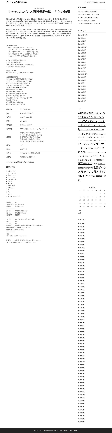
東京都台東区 (82, 50)
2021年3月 (81, 419)
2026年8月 (81, 223)
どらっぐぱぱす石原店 (13, 87)
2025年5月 (81, 269)
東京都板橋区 (82, 71)
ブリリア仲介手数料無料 (16, 2)
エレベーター (91, 129)
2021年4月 (81, 416)
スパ (105, 140)
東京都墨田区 (82, 56)
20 (92, 203)
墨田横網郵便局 (10, 91)
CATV (98, 113)
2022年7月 (81, 371)
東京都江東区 (82, 77)
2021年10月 (81, 398)
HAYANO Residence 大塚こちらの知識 (89, 23)
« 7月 (79, 213)
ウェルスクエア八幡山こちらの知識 (88, 14)
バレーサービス (89, 152)
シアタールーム (98, 140)
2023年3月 (81, 347)
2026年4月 (81, 236)
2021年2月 (81, 422)
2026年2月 (81, 242)
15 (100, 200)
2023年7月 (81, 335)
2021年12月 (81, 392)
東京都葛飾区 (82, 95)
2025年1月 (81, 281)
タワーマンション (85, 144)
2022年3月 (81, 383)
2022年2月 (81, 386)
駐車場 (97, 175)
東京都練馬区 (82, 89)
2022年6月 (81, 374)
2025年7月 (81, 263)
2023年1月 (81, 353)
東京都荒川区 (82, 92)
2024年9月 (81, 293)
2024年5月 (81, 305)
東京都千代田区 (82, 47)
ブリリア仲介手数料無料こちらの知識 (94, 2)
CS (103, 113)
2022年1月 (81, 389)
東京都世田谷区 (82, 35)
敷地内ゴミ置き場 (91, 171)
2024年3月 (81, 311)
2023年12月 (81, 320)
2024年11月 (81, 287)
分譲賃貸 (87, 163)
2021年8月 (81, 404)
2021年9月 (81, 401)
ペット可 (97, 155)
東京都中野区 (82, 41)
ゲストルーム (94, 137)
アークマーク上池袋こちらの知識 (88, 17)
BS (92, 113)
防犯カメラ (86, 175)
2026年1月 (81, 245)
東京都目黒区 (82, 86)
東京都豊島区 (82, 98)
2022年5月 (81, 377)
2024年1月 (81, 317)
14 (96, 200)
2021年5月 (81, 413)
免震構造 (99, 160)
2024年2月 (81, 314)
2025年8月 (81, 260)
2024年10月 (81, 290)
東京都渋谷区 (82, 80)
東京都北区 (81, 44)
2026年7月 (81, 227)
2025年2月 (81, 278)
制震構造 (95, 164)
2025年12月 (81, 248)
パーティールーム (99, 152)
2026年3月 (81, 239)
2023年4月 (81, 344)
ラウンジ (92, 160)
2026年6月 (81, 230)
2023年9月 (81, 329)
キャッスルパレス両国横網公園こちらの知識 (20, 162)
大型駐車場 (88, 168)
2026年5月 (81, 233)
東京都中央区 (82, 38)
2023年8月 (81, 332)
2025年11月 (81, 251)
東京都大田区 (82, 59)
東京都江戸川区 (82, 74)
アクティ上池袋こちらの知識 (86, 20)
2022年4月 (81, 380)
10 (80, 200)
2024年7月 (81, 299)
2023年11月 (81, 323)
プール (90, 156)
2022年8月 (81, 368)
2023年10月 (81, 326)
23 (104, 203)
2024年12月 (81, 284)
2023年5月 (81, 341)
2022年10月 (81, 362)
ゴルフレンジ (89, 140)
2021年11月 (81, 395)
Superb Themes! (73, 430)
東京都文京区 (82, 62)
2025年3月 (81, 275)
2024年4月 (81, 308)
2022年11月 (81, 359)
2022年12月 (81, 356)
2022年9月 (81, 365)
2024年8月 (81, 296)
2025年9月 (81, 257)
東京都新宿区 (82, 65)
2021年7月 (81, 407)
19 (88, 203)
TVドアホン (90, 121)
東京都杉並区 (82, 68)
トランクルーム (90, 148)
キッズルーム (83, 137)
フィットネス (83, 156)
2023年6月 (81, 338)
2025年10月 (81, 254)
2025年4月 (81, 272)
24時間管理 (84, 113)
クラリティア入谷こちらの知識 (87, 11)
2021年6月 (81, 410)
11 (84, 200)
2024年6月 (81, 302)
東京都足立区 (82, 101)
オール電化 (93, 134)
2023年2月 (81, 350)
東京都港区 (81, 83)
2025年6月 (81, 266)
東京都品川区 (82, 53)
